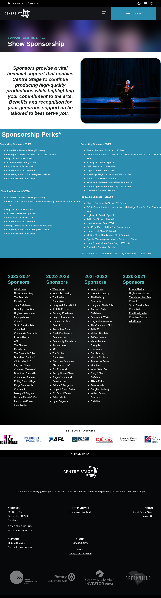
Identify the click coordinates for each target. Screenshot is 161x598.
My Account (17, 3)
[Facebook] (139, 3)
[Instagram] (151, 3)
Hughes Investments (139, 293)
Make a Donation (16, 543)
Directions (13, 520)
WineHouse (20, 289)
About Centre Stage (143, 512)
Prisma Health (136, 289)
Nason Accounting (23, 293)
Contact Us (147, 516)
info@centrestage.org (80, 553)
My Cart (34, 3)
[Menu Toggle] (104, 13)
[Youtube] (145, 3)
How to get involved (80, 512)
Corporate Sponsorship (20, 547)
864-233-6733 (80, 543)
